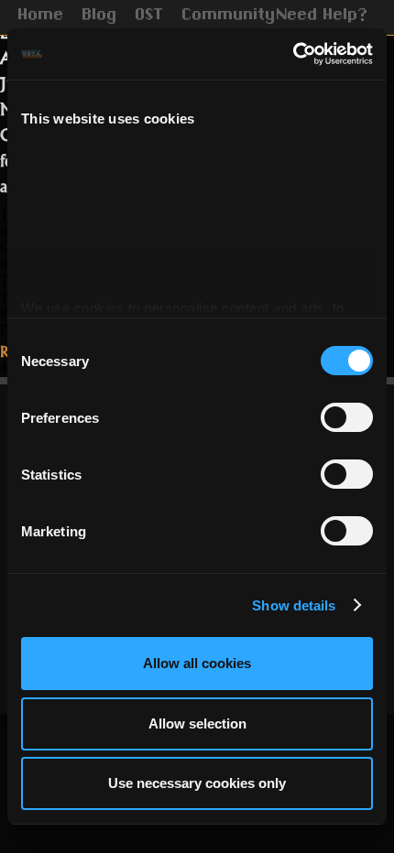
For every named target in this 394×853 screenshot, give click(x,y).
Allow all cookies (197, 663)
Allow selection (197, 723)
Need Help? (322, 16)
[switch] (347, 417)
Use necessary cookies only (197, 783)
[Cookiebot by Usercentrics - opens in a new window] (293, 54)
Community (229, 16)
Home (41, 16)
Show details (293, 605)
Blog (99, 16)
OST (150, 16)
